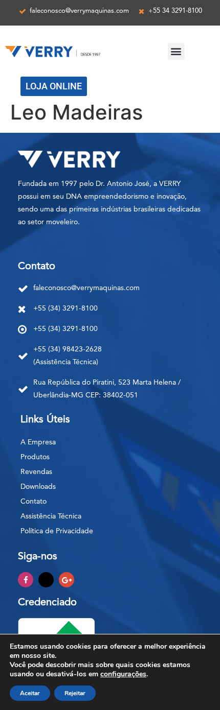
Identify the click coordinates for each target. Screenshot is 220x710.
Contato (33, 501)
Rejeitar (74, 693)
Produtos (35, 457)
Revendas (36, 472)
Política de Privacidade (56, 531)
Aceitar (30, 693)
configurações (123, 674)
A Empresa (38, 442)
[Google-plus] (66, 579)
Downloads (38, 486)
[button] (176, 51)
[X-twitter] (46, 579)
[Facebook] (25, 579)
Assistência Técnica (50, 516)
